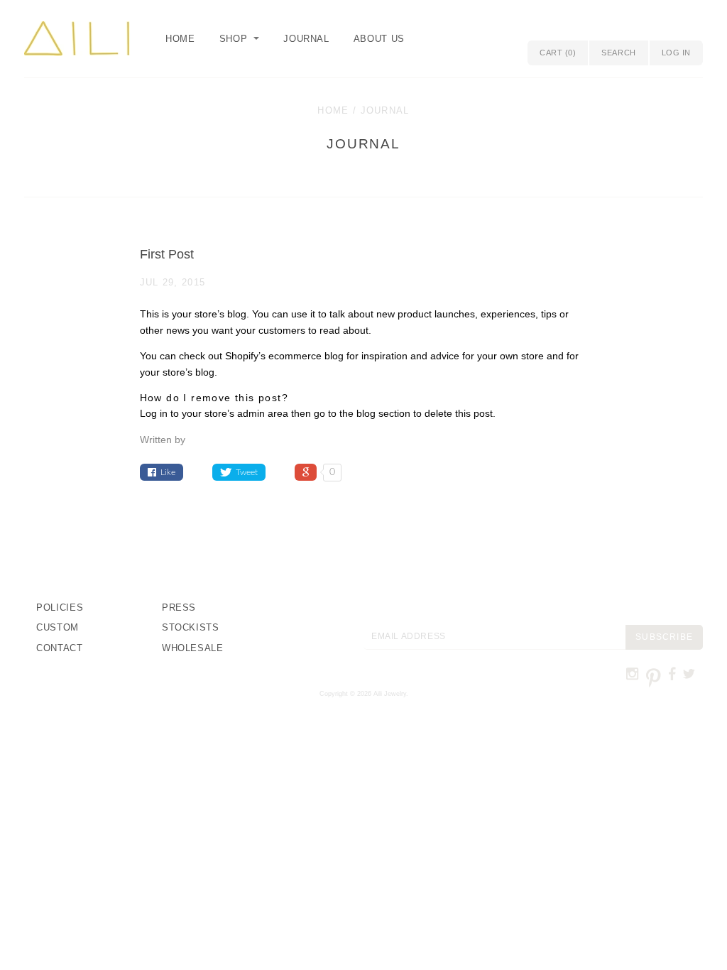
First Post (167, 254)
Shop (233, 38)
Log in (676, 52)
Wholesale (193, 648)
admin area (262, 413)
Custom (57, 627)
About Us (379, 38)
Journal (306, 38)
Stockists (190, 627)
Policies (59, 607)
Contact (59, 648)
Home (180, 38)
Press (179, 607)
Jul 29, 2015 (173, 282)
